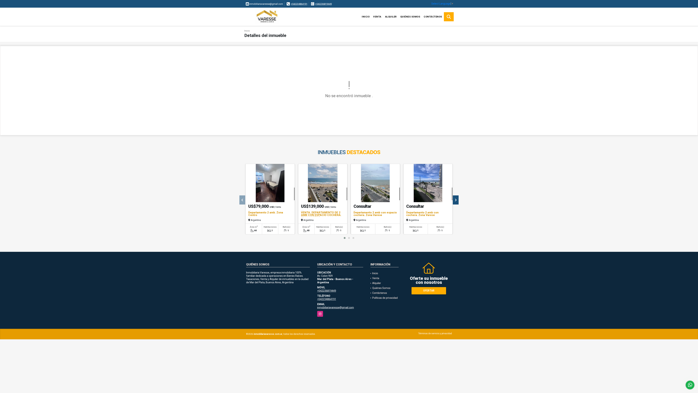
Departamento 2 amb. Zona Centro (265, 214)
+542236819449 (323, 4)
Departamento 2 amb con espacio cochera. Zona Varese (375, 214)
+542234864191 (299, 4)
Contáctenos (433, 16)
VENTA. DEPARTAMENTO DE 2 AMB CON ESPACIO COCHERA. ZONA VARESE (321, 215)
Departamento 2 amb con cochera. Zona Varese (422, 214)
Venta (377, 16)
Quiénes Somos (410, 16)
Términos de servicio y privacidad (435, 333)
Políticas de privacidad (385, 297)
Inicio (366, 16)
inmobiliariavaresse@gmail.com (335, 307)
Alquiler (391, 16)
